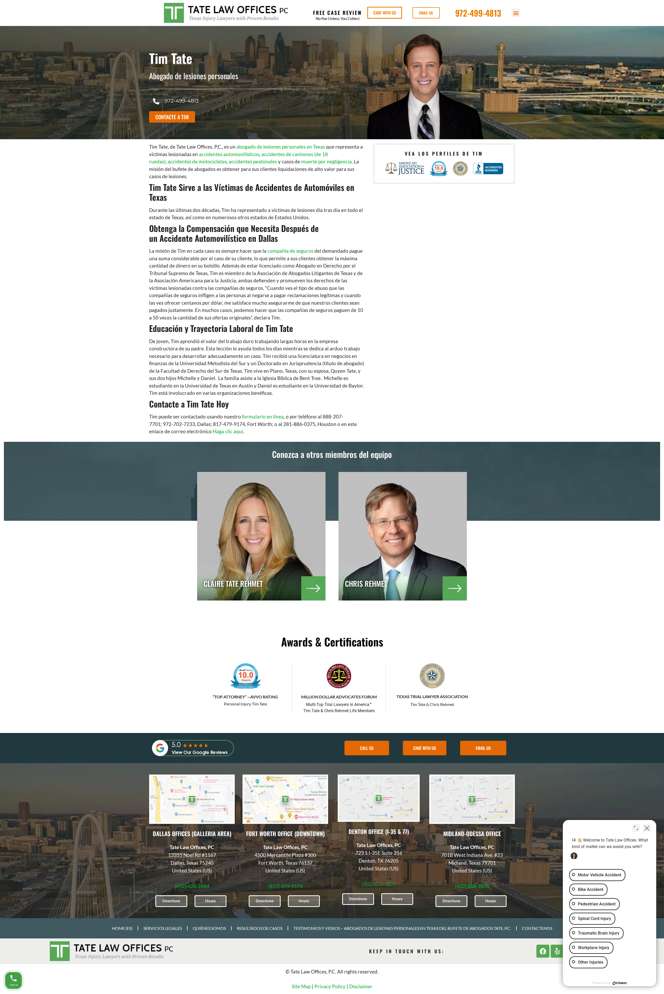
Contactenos (537, 928)
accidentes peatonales (253, 161)
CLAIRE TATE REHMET (233, 583)
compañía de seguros (290, 251)
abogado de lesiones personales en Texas (281, 147)
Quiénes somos (209, 928)
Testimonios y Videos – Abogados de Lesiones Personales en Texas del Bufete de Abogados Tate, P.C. (402, 928)
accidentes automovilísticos (229, 154)
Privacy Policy (329, 986)
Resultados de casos (259, 928)
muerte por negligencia (326, 161)
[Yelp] (557, 951)
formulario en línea (263, 416)
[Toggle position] (636, 828)
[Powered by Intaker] (620, 983)
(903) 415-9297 (379, 884)
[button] (515, 13)
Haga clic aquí (228, 431)
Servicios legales (162, 928)
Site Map (301, 986)
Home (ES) (122, 928)
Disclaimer (360, 986)
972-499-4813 (478, 13)
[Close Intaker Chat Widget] (647, 828)
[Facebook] (542, 951)
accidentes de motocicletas (197, 161)
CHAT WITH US (384, 13)
